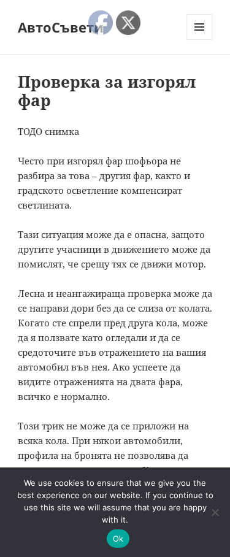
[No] (215, 512)
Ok (118, 539)
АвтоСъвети (61, 27)
